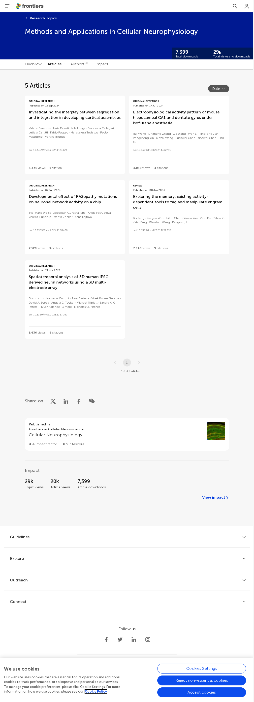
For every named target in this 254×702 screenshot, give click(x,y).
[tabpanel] (127, 298)
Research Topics (43, 18)
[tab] (33, 64)
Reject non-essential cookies (201, 680)
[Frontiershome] (30, 6)
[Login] (247, 6)
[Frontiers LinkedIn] (134, 640)
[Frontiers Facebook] (106, 640)
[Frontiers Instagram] (148, 640)
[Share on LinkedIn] (66, 401)
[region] (127, 680)
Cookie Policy (96, 691)
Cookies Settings (201, 668)
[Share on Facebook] (79, 401)
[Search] (235, 6)
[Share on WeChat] (92, 401)
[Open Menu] (7, 6)
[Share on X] (53, 401)
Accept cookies (202, 692)
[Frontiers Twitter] (120, 640)
